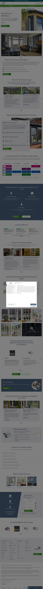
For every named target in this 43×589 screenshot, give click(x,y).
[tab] (10, 285)
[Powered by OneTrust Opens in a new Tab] (33, 306)
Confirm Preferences (11, 304)
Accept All (33, 304)
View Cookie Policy (19, 293)
